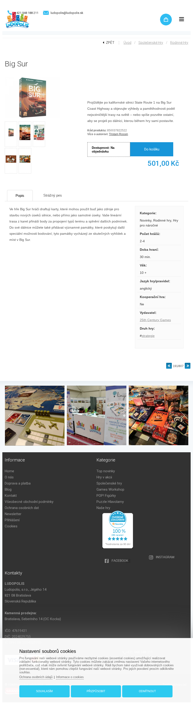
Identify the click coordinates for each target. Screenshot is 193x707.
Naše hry (103, 508)
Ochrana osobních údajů (35, 677)
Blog (8, 489)
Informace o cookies (70, 677)
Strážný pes (52, 195)
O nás (9, 477)
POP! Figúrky (106, 495)
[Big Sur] (32, 118)
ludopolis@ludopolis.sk (67, 13)
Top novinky (105, 471)
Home (9, 471)
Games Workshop (110, 489)
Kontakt (11, 495)
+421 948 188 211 (26, 13)
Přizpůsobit (96, 691)
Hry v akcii (104, 477)
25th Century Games (155, 320)
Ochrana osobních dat (22, 508)
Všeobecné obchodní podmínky (29, 502)
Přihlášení (12, 520)
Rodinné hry (179, 42)
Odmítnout (147, 691)
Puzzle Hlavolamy (110, 502)
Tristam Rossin (118, 134)
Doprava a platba (18, 483)
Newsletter (13, 514)
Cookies (11, 526)
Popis (20, 196)
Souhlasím (44, 691)
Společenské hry (150, 42)
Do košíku (151, 149)
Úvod (127, 42)
